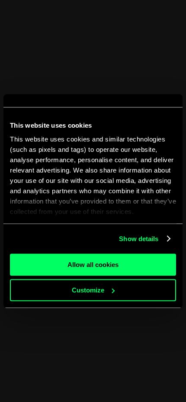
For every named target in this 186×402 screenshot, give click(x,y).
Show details (138, 238)
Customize (88, 290)
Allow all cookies (93, 264)
